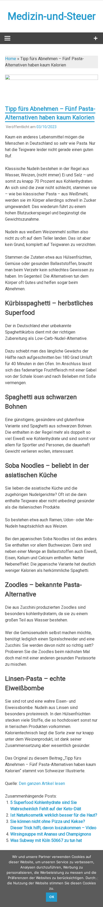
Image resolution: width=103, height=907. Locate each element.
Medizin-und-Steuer (52, 16)
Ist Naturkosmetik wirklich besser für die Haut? (53, 815)
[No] (96, 878)
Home (10, 58)
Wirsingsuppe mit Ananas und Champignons (50, 834)
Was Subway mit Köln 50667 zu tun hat (46, 840)
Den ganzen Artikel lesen (42, 783)
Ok (51, 897)
